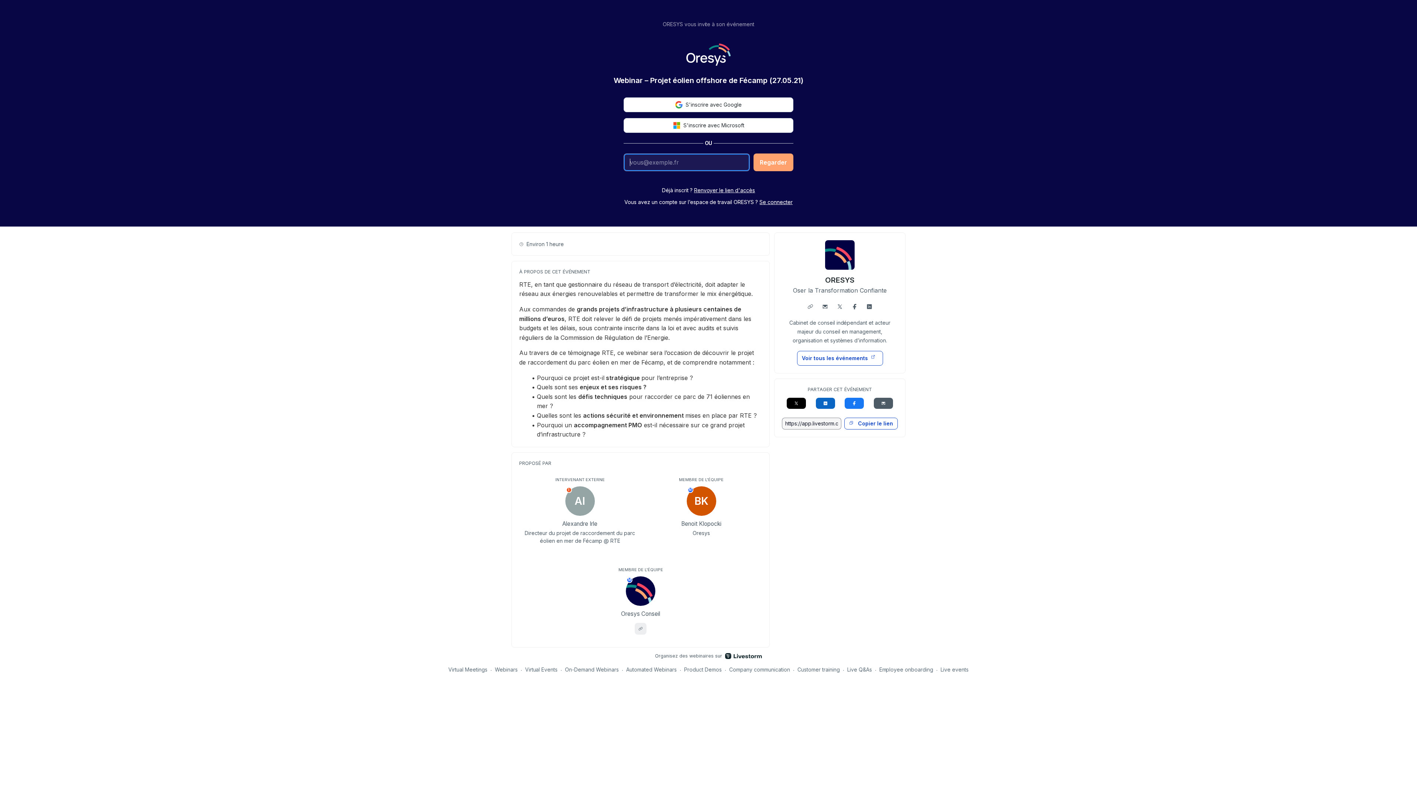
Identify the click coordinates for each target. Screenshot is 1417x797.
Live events (955, 669)
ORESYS (840, 280)
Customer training (818, 669)
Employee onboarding (906, 669)
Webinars (506, 669)
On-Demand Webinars (592, 669)
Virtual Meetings (467, 669)
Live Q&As (859, 669)
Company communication (759, 669)
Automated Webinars (651, 669)
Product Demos (703, 669)
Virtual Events (541, 669)
